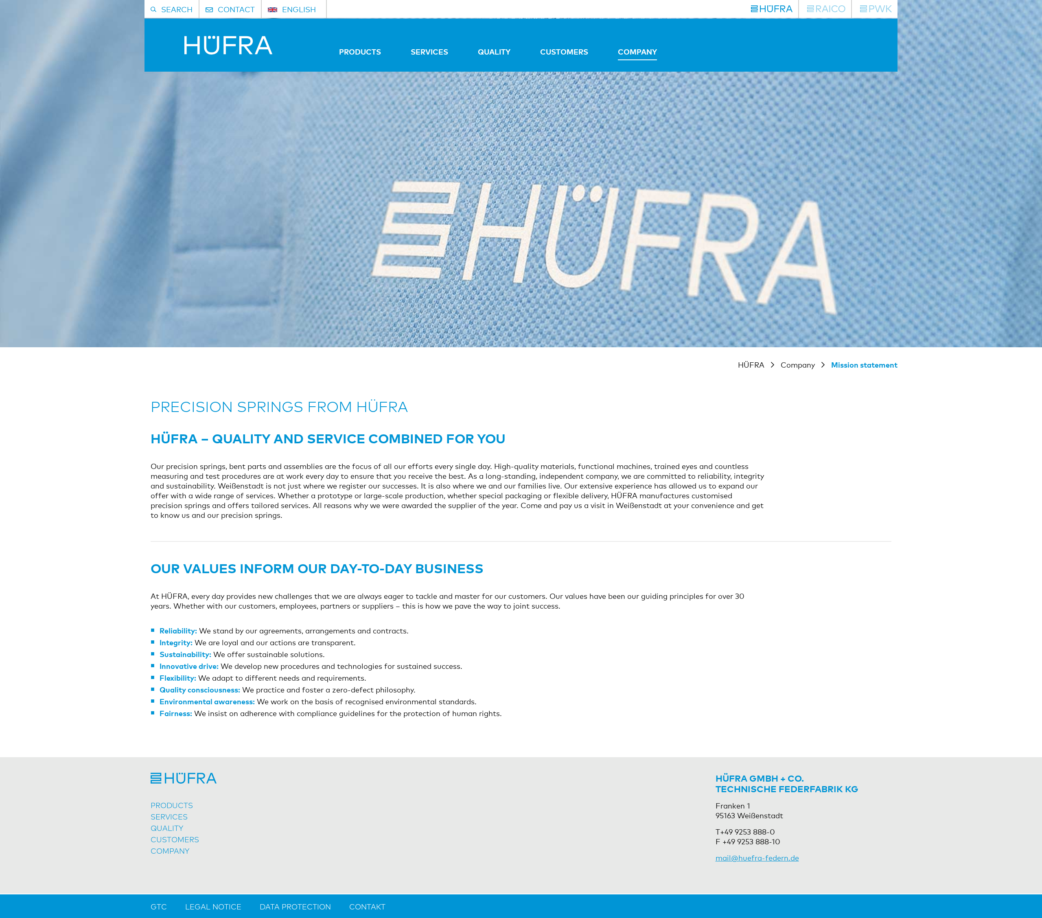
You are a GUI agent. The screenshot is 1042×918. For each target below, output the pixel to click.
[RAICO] (826, 9)
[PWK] (876, 9)
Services (429, 51)
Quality (494, 51)
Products (360, 51)
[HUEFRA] (771, 9)
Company (637, 51)
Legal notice (213, 906)
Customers (564, 51)
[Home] (211, 51)
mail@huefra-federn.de (757, 857)
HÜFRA (751, 364)
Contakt (367, 906)
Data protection (295, 906)
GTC (159, 906)
